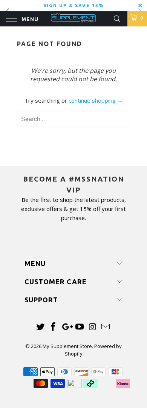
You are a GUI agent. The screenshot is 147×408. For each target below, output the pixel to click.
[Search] (117, 18)
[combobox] (73, 118)
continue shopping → (96, 100)
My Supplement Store (67, 346)
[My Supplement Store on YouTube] (80, 327)
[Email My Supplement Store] (106, 327)
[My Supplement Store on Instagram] (92, 327)
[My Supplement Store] (73, 18)
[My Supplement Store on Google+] (66, 327)
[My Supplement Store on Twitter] (40, 327)
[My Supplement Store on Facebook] (53, 327)
